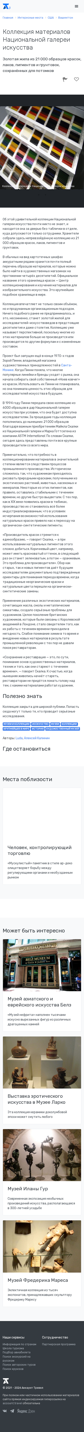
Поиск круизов (13, 1369)
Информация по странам (19, 1344)
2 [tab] (12, 189)
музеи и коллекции (17, 724)
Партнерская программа (58, 1344)
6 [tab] (39, 189)
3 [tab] (18, 189)
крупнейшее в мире (16, 728)
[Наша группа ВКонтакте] (5, 1411)
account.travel (12, 1403)
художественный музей (62, 728)
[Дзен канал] (26, 1411)
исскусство (40, 724)
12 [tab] (79, 189)
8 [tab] (52, 189)
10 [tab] (65, 189)
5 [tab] (32, 189)
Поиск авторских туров (19, 1364)
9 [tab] (59, 189)
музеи (55, 724)
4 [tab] (25, 189)
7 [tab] (45, 189)
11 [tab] (72, 189)
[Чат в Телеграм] (12, 1411)
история (38, 728)
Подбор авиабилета (16, 1352)
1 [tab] (5, 189)
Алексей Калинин (37, 738)
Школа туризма (13, 1348)
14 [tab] (45, 195)
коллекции (69, 724)
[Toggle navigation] (76, 6)
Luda (19, 738)
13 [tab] (39, 195)
